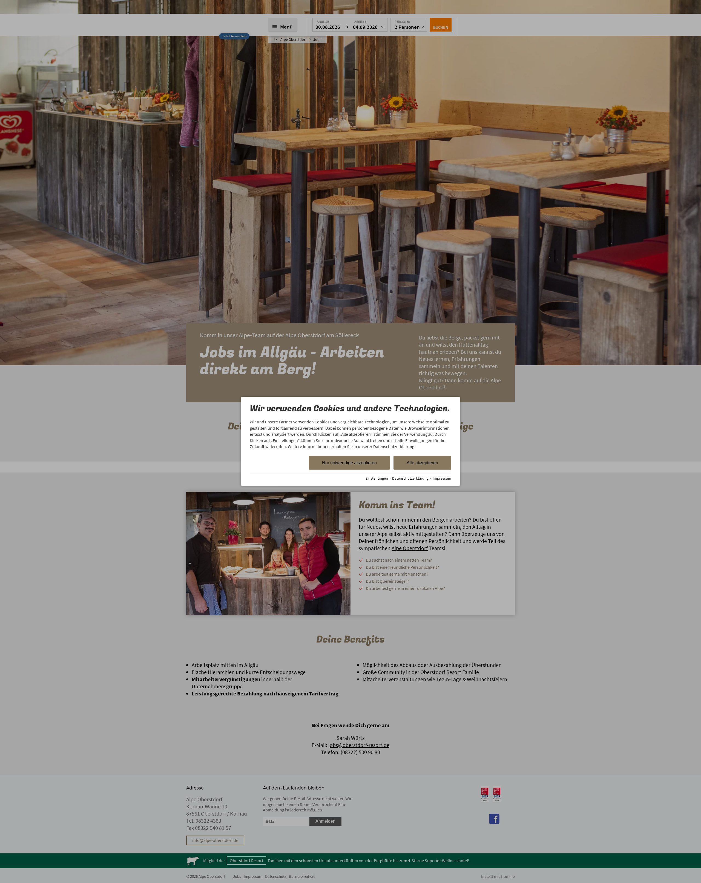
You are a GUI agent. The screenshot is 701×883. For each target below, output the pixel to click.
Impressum (442, 478)
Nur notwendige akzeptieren (349, 462)
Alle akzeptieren (422, 462)
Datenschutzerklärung (410, 478)
